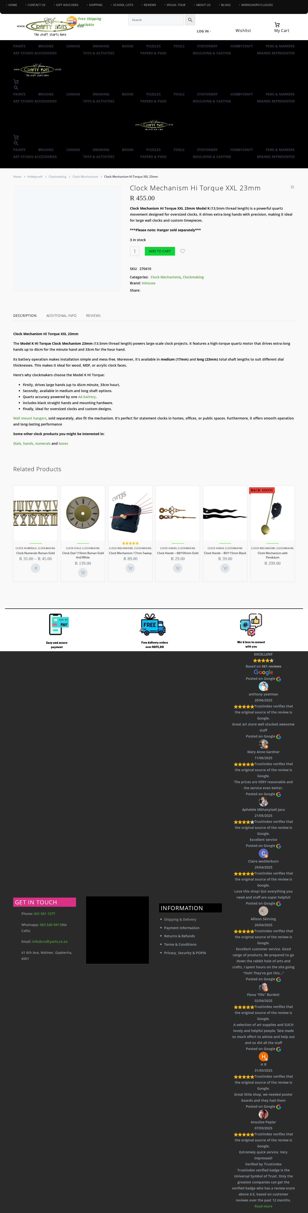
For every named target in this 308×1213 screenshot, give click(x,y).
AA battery (87, 396)
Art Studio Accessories (35, 53)
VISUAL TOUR (176, 5)
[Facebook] (7, 10)
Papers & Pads (153, 53)
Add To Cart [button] (83, 572)
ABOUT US (203, 5)
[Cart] (277, 25)
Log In (203, 31)
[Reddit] (180, 290)
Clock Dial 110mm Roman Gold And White (83, 555)
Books (128, 46)
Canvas (73, 46)
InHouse (148, 283)
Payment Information (181, 927)
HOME (12, 5)
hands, (28, 443)
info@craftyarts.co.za (49, 941)
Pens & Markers (280, 46)
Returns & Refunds (179, 936)
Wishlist (243, 30)
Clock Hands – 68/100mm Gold (177, 553)
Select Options (35, 568)
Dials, (17, 443)
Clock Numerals (26, 548)
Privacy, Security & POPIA (185, 952)
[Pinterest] (158, 290)
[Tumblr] (165, 290)
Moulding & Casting (212, 53)
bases (63, 443)
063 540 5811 (50, 924)
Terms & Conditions (180, 944)
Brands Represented (276, 53)
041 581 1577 (44, 913)
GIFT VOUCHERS (67, 5)
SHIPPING (96, 5)
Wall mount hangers (29, 418)
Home (17, 177)
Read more (263, 1206)
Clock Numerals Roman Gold (35, 553)
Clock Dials (73, 548)
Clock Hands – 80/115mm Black (225, 553)
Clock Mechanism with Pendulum (273, 555)
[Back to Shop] (292, 187)
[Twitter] (151, 290)
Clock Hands (168, 548)
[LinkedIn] (172, 290)
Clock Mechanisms (85, 177)
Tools (179, 46)
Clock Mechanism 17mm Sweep (130, 553)
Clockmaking (57, 177)
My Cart (281, 30)
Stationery (207, 46)
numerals (43, 443)
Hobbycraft (242, 46)
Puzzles (153, 46)
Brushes (46, 46)
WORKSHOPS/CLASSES (257, 5)
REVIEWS (150, 5)
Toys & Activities (98, 53)
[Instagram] (16, 10)
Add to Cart (160, 251)
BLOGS (226, 5)
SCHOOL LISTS (123, 5)
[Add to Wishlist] (182, 251)
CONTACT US (36, 5)
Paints (19, 46)
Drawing (101, 46)
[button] (16, 88)
